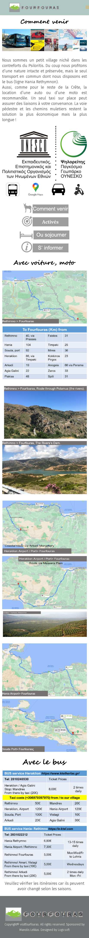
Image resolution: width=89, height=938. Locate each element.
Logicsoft (64, 930)
